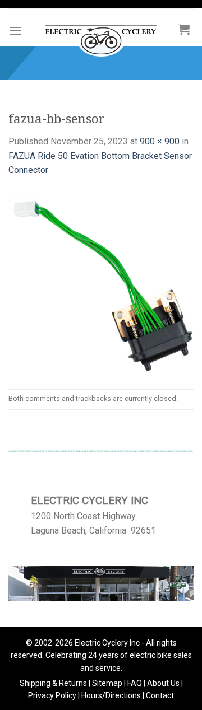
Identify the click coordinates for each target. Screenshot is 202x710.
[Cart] (184, 29)
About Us (163, 683)
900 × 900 (160, 141)
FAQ (134, 683)
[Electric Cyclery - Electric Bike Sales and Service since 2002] (101, 35)
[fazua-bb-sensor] (101, 282)
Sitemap (107, 683)
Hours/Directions (111, 695)
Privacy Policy (52, 695)
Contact (160, 695)
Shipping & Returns (53, 683)
